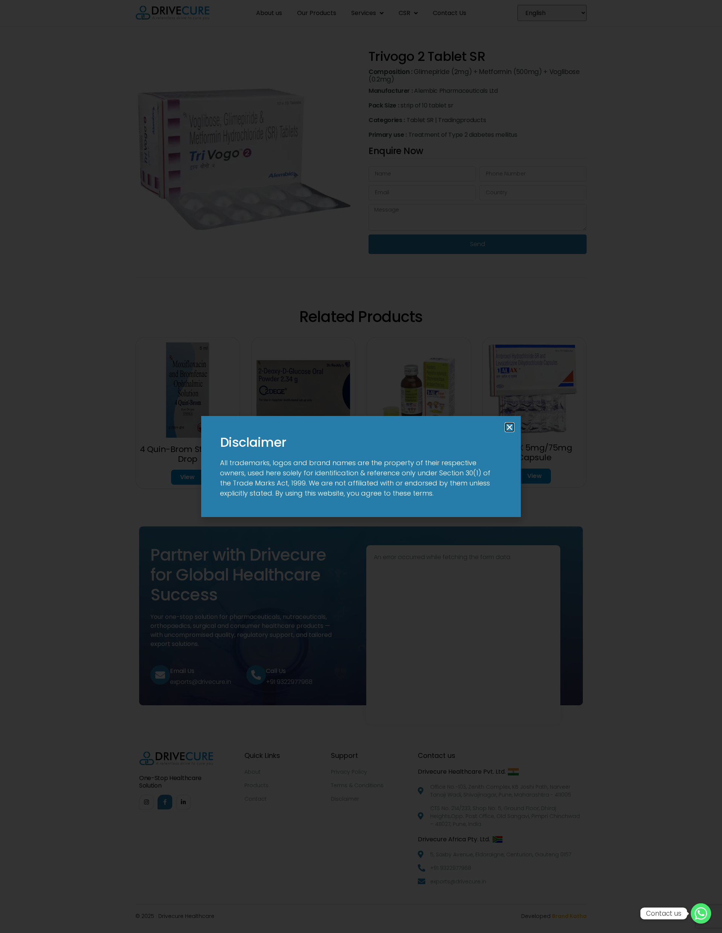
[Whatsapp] (701, 913)
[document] (361, 466)
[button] (509, 427)
